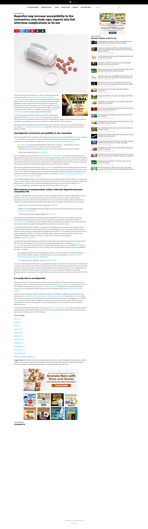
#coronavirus (28, 257)
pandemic (31, 364)
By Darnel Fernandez (108, 111)
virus (66, 364)
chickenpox (77, 296)
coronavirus (54, 360)
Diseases (73, 360)
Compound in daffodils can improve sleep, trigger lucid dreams (115, 96)
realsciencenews (86, 7)
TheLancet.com (19, 339)
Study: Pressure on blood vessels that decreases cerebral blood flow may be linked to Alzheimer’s (116, 109)
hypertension (48, 167)
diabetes (67, 360)
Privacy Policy (74, 523)
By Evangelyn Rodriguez (109, 44)
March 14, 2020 (42, 152)
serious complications (64, 284)
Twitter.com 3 (18, 336)
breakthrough (65, 7)
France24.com (18, 350)
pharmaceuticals (40, 364)
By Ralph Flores (107, 92)
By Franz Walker (107, 72)
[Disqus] (51, 448)
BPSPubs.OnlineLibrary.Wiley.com (24, 357)
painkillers (24, 364)
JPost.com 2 (17, 322)
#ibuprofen (26, 205)
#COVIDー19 (23, 145)
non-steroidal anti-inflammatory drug (34, 127)
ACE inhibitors (28, 360)
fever (78, 360)
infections (49, 362)
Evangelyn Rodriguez (30, 27)
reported (24, 237)
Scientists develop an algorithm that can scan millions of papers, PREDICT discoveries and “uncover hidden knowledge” (116, 142)
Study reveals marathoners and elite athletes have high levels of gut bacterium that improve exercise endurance (116, 70)
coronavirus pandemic (50, 286)
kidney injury (57, 362)
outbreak (17, 364)
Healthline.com (19, 343)
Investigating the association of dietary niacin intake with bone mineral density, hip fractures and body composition (115, 42)
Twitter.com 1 (18, 329)
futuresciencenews (33, 7)
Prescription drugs (52, 364)
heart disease (25, 362)
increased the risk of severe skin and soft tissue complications (43, 296)
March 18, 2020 (50, 214)
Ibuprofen (42, 362)
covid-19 (61, 360)
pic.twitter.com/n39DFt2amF (26, 211)
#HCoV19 (79, 255)
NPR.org (16, 326)
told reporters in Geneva (35, 117)
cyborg (56, 7)
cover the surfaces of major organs (50, 156)
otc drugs (70, 362)
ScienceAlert (31, 237)
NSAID (64, 362)
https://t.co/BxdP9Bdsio (40, 257)
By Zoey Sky (107, 59)
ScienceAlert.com (19, 346)
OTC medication (78, 362)
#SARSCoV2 (72, 255)
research (75, 7)
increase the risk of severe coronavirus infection (59, 141)
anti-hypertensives (43, 360)
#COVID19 (54, 205)
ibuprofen (27, 198)
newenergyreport (46, 7)
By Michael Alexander (109, 86)
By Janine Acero (107, 105)
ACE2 (35, 360)
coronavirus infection (21, 222)
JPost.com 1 (17, 319)
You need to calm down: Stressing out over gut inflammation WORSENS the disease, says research (114, 63)
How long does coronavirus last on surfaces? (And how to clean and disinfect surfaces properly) (115, 122)
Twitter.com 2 (18, 332)
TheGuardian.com (19, 353)
